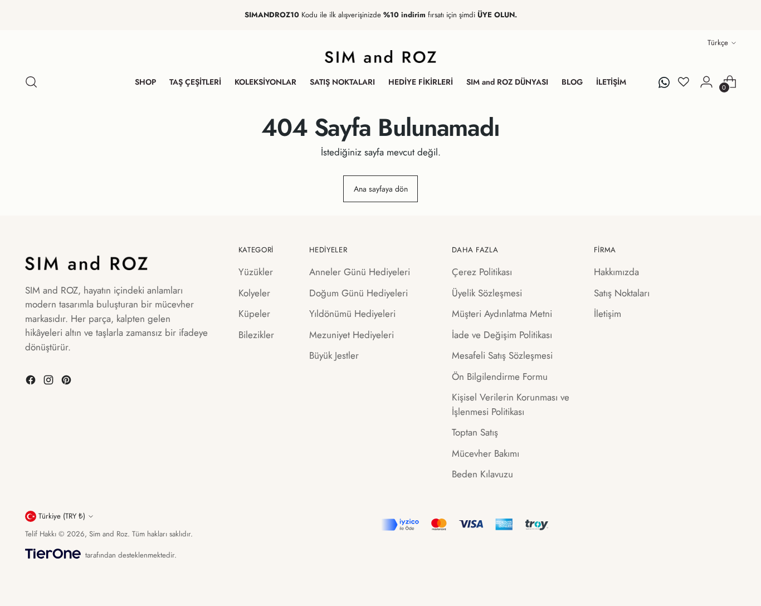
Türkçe (718, 42)
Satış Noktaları (622, 293)
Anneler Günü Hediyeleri (359, 271)
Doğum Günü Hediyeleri (358, 293)
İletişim (607, 313)
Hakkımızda (616, 271)
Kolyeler (254, 293)
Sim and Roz (108, 534)
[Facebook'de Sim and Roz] (31, 382)
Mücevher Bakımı (485, 453)
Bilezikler (256, 334)
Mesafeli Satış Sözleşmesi (502, 355)
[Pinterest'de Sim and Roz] (67, 382)
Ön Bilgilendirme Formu (500, 376)
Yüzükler (255, 271)
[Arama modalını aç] (31, 82)
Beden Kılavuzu (482, 474)
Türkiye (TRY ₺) (61, 516)
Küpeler (254, 313)
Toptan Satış (475, 432)
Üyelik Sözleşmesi (487, 293)
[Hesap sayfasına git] (706, 82)
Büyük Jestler (334, 355)
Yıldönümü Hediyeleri (352, 313)
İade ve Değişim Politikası (502, 334)
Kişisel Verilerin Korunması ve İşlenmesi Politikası (510, 404)
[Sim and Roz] (380, 56)
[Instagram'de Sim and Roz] (49, 382)
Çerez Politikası (482, 271)
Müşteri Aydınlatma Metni (502, 313)
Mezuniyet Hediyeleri (351, 334)
